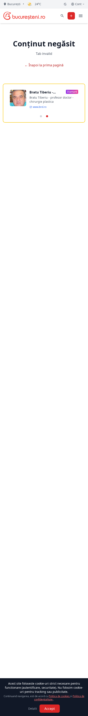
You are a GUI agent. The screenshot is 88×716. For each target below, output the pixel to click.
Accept (49, 708)
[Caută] (62, 16)
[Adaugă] (71, 16)
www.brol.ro (39, 107)
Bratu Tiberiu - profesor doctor (42, 92)
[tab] (41, 116)
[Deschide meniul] (81, 16)
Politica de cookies (59, 696)
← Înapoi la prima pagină (44, 65)
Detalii (32, 708)
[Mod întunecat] (65, 4)
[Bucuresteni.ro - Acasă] (24, 16)
